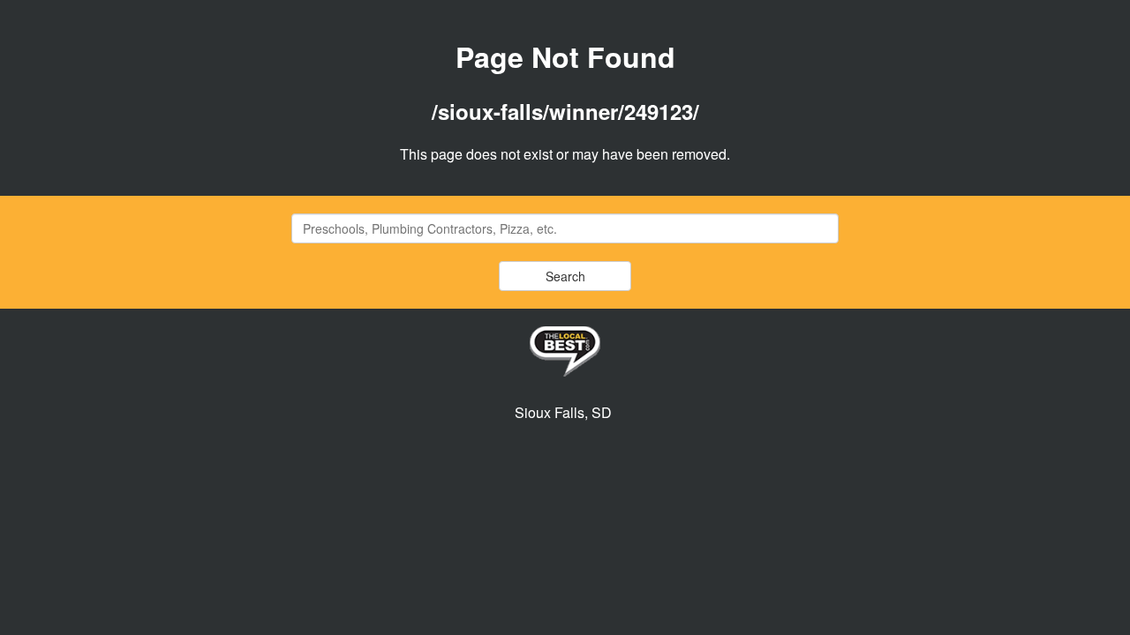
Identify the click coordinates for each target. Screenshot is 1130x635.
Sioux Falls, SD (563, 412)
